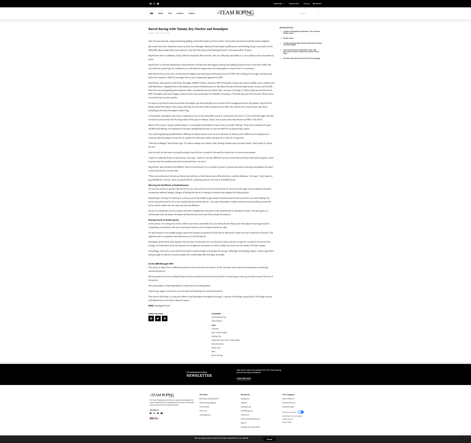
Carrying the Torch (162, 305)
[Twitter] (158, 413)
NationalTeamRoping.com (250, 419)
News (160, 13)
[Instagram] (154, 4)
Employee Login (288, 407)
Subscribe (278, 4)
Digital (307, 4)
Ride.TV (243, 423)
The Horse (203, 411)
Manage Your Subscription (250, 427)
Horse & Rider (204, 407)
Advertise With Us (288, 403)
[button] (151, 318)
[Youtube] (158, 4)
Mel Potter (177, 134)
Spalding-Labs (246, 407)
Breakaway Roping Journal (208, 399)
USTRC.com (245, 415)
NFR (155, 50)
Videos (192, 13)
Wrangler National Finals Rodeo (210, 46)
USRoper (244, 403)
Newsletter (294, 4)
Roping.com (245, 399)
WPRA (180, 167)
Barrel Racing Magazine (207, 403)
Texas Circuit (190, 167)
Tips (170, 13)
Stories (180, 13)
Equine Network (288, 399)
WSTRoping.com (247, 411)
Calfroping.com (204, 415)
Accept (269, 439)
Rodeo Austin (172, 220)
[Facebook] (150, 4)
